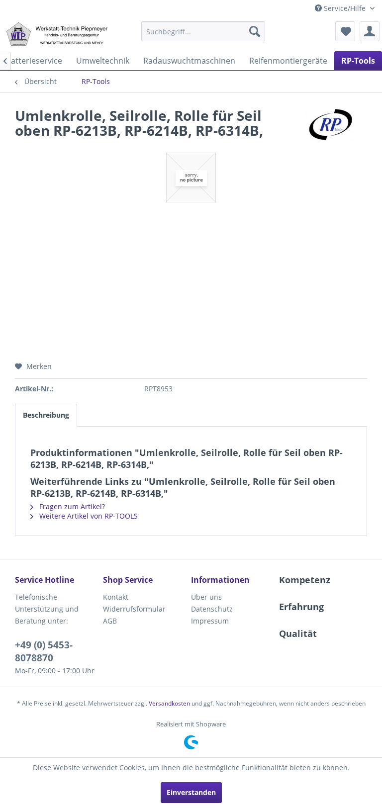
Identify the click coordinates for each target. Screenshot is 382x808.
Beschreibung (46, 415)
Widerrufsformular (134, 609)
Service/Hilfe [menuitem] (345, 8)
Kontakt (115, 597)
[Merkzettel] (345, 31)
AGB (110, 621)
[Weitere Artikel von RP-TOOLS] (331, 125)
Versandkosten (169, 703)
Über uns (206, 597)
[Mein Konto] (370, 31)
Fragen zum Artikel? (71, 506)
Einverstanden (191, 792)
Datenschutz (212, 609)
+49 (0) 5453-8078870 (44, 651)
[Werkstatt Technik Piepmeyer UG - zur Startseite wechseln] (56, 33)
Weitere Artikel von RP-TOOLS (87, 516)
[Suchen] (254, 31)
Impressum (210, 621)
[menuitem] (203, 31)
